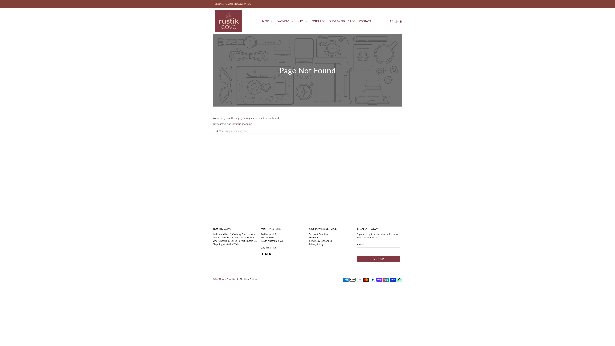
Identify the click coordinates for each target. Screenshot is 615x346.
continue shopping (241, 123)
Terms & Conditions (319, 234)
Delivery (313, 237)
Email (361, 244)
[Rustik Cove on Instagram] (266, 254)
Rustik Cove (225, 279)
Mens (265, 21)
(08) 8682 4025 (268, 247)
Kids (300, 21)
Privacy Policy (316, 244)
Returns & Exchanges (320, 240)
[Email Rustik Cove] (269, 254)
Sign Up (378, 258)
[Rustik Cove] (228, 21)
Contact (365, 21)
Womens (284, 21)
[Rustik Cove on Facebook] (262, 254)
